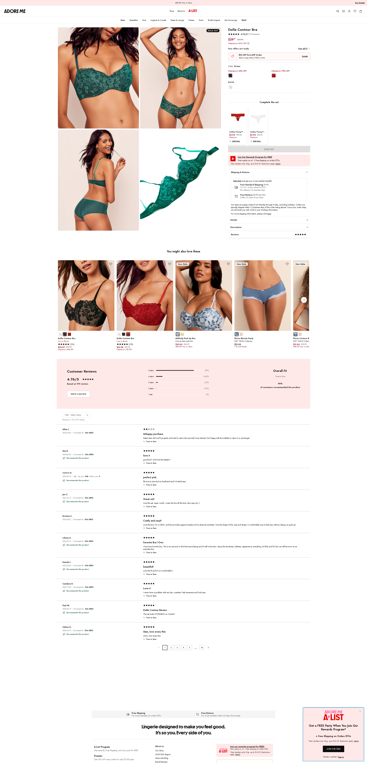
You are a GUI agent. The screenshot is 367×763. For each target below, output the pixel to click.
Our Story (159, 750)
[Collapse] (360, 711)
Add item (236, 141)
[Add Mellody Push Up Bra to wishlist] (228, 263)
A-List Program (102, 747)
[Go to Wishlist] (355, 11)
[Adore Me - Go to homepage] (14, 11)
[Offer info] (248, 43)
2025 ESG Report (162, 754)
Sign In (341, 757)
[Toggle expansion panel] (307, 172)
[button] (243, 34)
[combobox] (77, 415)
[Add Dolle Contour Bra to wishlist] (110, 263)
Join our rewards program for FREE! (247, 746)
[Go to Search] (338, 11)
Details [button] (278, 164)
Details (305, 56)
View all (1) (302, 48)
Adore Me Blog (161, 758)
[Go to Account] (349, 11)
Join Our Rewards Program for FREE (255, 157)
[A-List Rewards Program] (193, 11)
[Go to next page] (208, 647)
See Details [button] (360, 3)
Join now (237, 181)
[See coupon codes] (343, 11)
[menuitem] (122, 20)
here (269, 213)
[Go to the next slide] (304, 300)
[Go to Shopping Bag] (361, 11)
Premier (98, 756)
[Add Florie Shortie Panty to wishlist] (287, 263)
